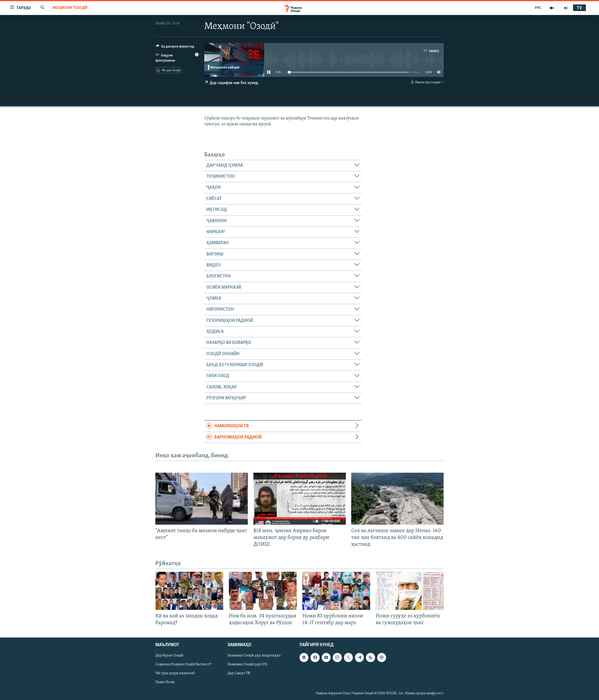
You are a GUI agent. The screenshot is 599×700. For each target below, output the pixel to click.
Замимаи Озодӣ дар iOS (247, 664)
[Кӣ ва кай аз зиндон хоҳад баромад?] (189, 591)
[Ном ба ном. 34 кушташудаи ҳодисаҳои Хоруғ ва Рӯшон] (263, 591)
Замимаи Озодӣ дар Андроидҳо (254, 655)
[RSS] (370, 657)
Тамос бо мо (165, 682)
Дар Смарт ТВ (238, 673)
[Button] (175, 47)
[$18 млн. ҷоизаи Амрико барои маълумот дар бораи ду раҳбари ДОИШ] (299, 499)
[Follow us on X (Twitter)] (348, 657)
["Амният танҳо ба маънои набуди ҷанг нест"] (201, 499)
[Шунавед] (566, 7)
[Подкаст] (381, 657)
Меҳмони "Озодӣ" (70, 8)
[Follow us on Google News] (304, 657)
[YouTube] (552, 7)
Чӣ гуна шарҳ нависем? (175, 673)
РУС (538, 8)
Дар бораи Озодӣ (169, 655)
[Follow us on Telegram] (359, 657)
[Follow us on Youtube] (326, 657)
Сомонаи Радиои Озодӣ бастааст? (183, 664)
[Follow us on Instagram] (337, 657)
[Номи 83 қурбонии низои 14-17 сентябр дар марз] (336, 591)
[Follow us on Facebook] (314, 657)
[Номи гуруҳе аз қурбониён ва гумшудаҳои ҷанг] (410, 591)
